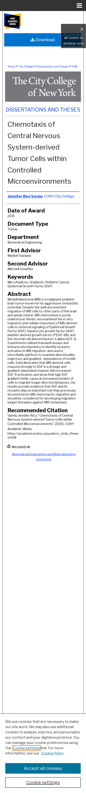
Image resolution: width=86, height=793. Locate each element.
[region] (43, 753)
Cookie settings (26, 748)
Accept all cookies (43, 768)
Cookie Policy (52, 753)
